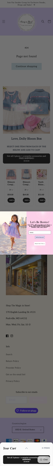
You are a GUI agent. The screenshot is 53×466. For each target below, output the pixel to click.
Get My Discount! (40, 237)
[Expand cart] (26, 448)
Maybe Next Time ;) (40, 243)
